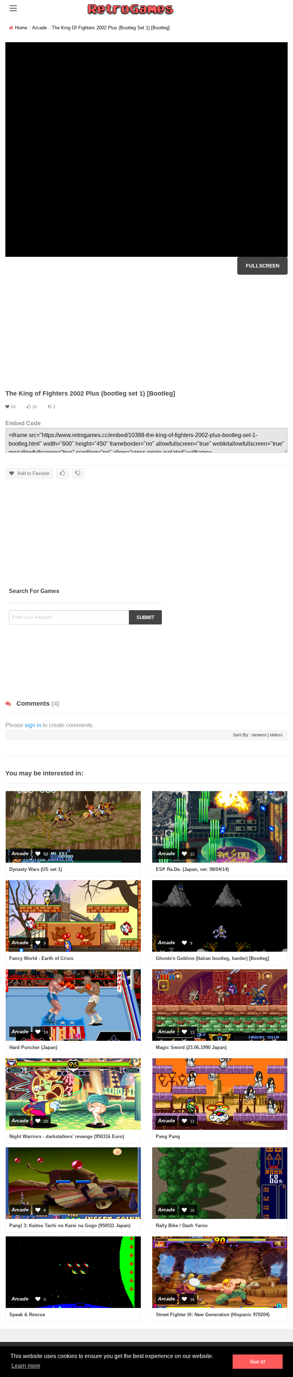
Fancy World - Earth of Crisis (41, 958)
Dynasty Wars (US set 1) (35, 869)
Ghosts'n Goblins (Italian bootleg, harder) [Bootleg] (212, 958)
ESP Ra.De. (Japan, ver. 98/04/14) (192, 869)
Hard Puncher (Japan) (33, 1047)
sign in (33, 725)
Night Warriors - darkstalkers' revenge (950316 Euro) (66, 1136)
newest (259, 734)
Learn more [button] (25, 1366)
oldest (276, 734)
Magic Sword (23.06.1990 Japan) (191, 1047)
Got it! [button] (257, 1361)
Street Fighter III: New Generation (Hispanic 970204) (212, 1314)
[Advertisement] (146, 332)
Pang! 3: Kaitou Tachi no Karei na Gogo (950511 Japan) (69, 1225)
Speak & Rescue (27, 1314)
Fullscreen (262, 266)
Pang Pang (168, 1136)
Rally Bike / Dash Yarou (182, 1225)
